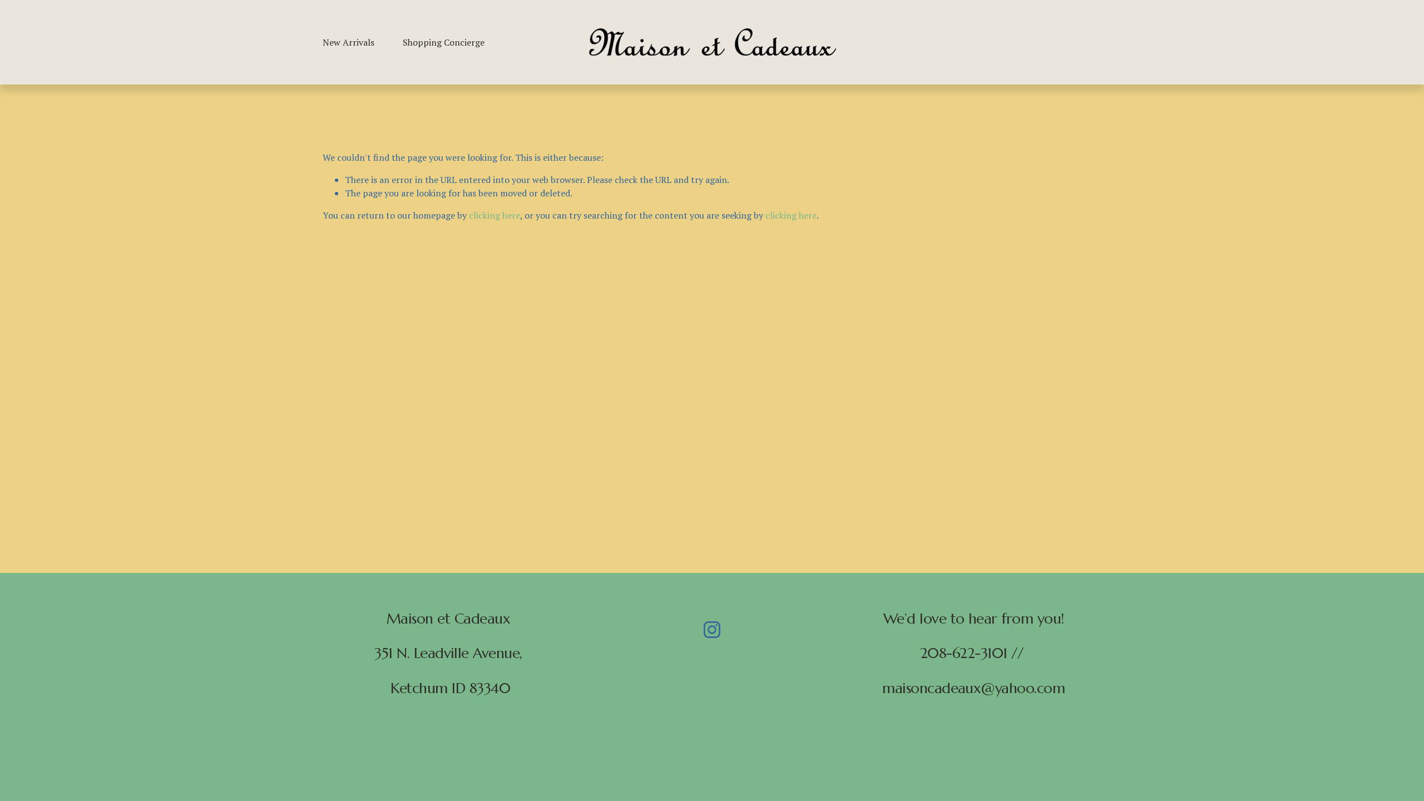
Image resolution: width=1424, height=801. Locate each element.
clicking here (494, 215)
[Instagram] (712, 630)
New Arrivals (348, 42)
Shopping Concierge (443, 42)
